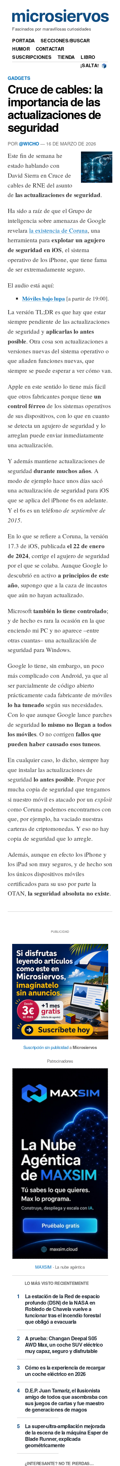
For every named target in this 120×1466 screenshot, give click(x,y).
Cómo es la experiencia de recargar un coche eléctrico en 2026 (65, 1370)
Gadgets (19, 78)
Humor (20, 49)
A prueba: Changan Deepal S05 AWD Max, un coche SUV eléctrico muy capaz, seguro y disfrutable (64, 1345)
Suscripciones (32, 57)
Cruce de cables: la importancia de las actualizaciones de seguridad (55, 108)
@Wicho (29, 143)
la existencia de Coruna (58, 230)
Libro (88, 57)
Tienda (66, 57)
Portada (23, 40)
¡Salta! (89, 65)
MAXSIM (43, 1267)
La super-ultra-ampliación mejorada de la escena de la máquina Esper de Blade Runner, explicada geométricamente (66, 1435)
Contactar (50, 49)
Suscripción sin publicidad (45, 1047)
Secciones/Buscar (65, 40)
